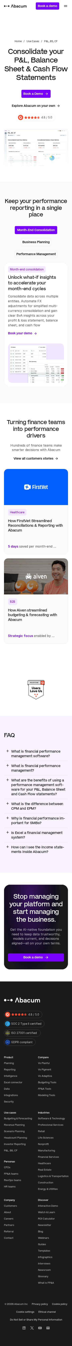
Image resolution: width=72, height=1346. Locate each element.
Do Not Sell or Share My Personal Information (36, 1319)
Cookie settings (25, 1312)
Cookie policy (59, 1304)
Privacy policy (40, 1304)
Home (18, 41)
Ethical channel (47, 1312)
